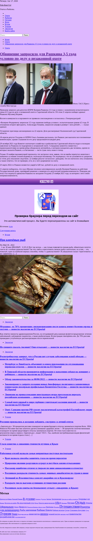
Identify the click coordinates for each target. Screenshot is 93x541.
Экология (9, 29)
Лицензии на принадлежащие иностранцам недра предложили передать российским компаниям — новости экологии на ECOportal (43, 395)
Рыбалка (8, 18)
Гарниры (37, 499)
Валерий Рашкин (17, 499)
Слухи (67, 510)
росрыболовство (7, 517)
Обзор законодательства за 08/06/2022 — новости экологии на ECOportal (43, 379)
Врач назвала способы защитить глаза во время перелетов (36, 458)
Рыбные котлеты (58, 510)
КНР (88, 499)
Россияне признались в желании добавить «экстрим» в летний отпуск (36, 421)
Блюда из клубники (6, 499)
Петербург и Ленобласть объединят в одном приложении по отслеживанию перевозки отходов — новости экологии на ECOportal (44, 365)
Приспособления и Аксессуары (36, 507)
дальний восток (54, 514)
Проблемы (49, 507)
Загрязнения (56, 499)
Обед (58, 502)
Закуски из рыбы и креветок (70, 499)
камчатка (63, 514)
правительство (75, 514)
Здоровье (82, 499)
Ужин (14, 514)
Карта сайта (10, 31)
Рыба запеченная (28, 510)
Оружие (8, 20)
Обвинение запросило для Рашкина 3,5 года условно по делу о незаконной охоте (38, 56)
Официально (7, 506)
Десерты (43, 499)
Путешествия (69, 506)
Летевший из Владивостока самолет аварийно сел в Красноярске (39, 478)
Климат (2, 503)
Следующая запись (8, 231)
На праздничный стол (25, 503)
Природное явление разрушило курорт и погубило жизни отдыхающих (42, 463)
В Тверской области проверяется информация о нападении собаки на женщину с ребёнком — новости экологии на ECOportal (47, 373)
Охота (7, 16)
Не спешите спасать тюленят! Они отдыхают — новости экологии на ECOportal (42, 347)
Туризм (8, 26)
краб (67, 514)
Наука (36, 503)
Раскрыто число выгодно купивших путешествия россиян (35, 483)
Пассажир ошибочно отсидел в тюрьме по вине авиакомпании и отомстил (44, 468)
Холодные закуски (23, 514)
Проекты (56, 507)
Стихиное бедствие (77, 510)
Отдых (80, 502)
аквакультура (34, 514)
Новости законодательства (47, 503)
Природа (23, 507)
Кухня (7, 24)
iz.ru (11, 226)
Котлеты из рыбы (11, 503)
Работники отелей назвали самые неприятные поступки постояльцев (36, 453)
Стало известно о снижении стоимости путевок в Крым (29, 444)
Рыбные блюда (44, 510)
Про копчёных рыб (12, 239)
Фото (7, 22)
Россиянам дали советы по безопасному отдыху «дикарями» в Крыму (41, 488)
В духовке (29, 498)
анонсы (44, 514)
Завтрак (48, 499)
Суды (87, 510)
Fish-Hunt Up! (5, 5)
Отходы (89, 503)
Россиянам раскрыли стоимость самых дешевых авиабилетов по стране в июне (46, 473)
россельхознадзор (20, 517)
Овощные (64, 503)
